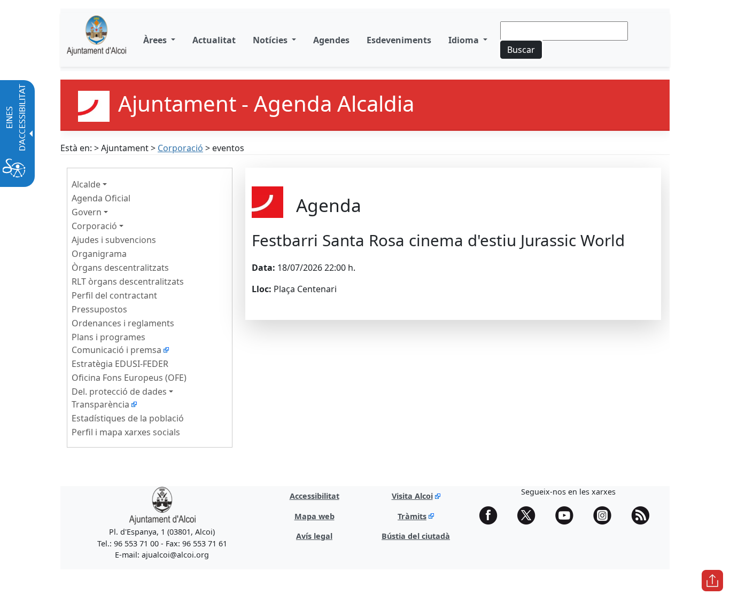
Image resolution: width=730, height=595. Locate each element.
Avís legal (314, 536)
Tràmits (412, 516)
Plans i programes (108, 337)
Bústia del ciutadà (416, 536)
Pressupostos (99, 309)
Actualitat (214, 40)
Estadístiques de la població (128, 418)
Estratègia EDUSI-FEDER (120, 364)
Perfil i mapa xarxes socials (126, 432)
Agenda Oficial (101, 198)
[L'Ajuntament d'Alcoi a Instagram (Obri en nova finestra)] (606, 515)
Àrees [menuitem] (156, 40)
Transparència (100, 404)
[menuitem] (214, 40)
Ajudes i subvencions (114, 240)
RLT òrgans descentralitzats (128, 281)
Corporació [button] (94, 226)
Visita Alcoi (412, 496)
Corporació (180, 148)
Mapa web (314, 516)
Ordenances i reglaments (123, 323)
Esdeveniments (399, 40)
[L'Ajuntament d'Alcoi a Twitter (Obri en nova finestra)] (530, 515)
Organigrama (99, 254)
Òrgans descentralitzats (120, 267)
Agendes (331, 40)
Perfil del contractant (114, 295)
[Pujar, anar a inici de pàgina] (712, 580)
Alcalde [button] (86, 184)
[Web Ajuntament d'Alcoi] (96, 40)
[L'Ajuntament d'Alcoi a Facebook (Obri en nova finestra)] (492, 515)
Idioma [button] (464, 40)
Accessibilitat (314, 496)
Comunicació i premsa (116, 350)
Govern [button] (87, 212)
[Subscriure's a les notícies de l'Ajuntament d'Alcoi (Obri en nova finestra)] (644, 515)
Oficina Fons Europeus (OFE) (129, 377)
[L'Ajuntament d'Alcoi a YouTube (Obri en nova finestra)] (568, 515)
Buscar (521, 50)
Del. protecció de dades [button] (119, 391)
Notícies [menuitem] (271, 40)
